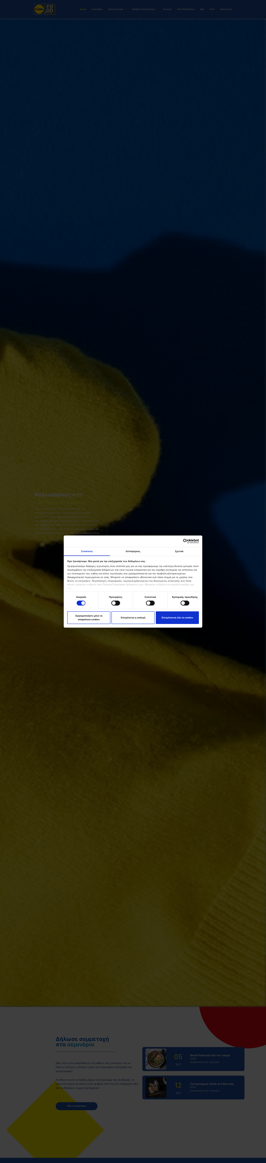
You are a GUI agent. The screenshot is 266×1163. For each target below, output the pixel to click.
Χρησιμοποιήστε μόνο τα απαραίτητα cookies (88, 617)
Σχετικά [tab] (179, 551)
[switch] (115, 603)
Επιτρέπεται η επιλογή (133, 617)
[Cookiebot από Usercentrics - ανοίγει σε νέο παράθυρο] (185, 541)
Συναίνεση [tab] (87, 551)
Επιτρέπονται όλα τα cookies (177, 617)
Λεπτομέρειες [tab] (133, 551)
